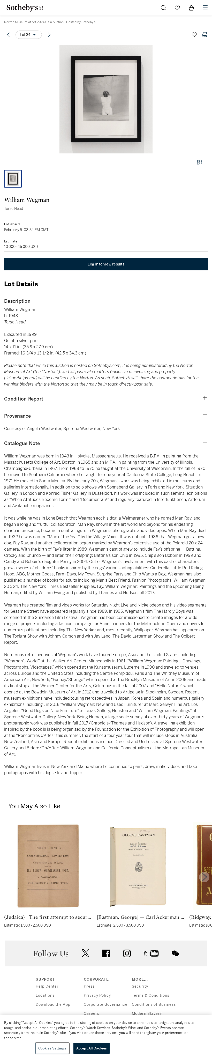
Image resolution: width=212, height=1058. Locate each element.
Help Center (47, 986)
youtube (151, 953)
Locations (45, 995)
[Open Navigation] (205, 8)
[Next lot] (49, 35)
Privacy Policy (97, 995)
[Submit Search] (163, 7)
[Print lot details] (205, 35)
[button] (106, 99)
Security (140, 986)
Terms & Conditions (150, 995)
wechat (175, 953)
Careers (91, 1013)
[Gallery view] (199, 163)
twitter (85, 953)
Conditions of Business (154, 1004)
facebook (106, 953)
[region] (106, 1036)
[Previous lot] (8, 35)
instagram (127, 953)
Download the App (53, 1004)
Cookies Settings (52, 1048)
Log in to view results (106, 264)
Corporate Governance (105, 1004)
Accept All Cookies (91, 1048)
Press (89, 986)
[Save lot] (194, 35)
